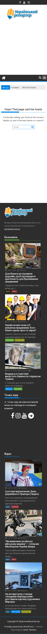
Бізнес (8, 291)
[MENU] (44, 78)
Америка (9, 389)
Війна (14, 291)
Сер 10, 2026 (12, 590)
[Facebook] (13, 417)
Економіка (9, 340)
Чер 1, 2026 (11, 270)
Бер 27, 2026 (12, 370)
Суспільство (19, 340)
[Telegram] (31, 417)
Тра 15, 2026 (12, 322)
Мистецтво (16, 612)
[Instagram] (18, 417)
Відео (8, 507)
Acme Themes (29, 629)
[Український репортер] (3, 77)
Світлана (22, 270)
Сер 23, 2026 (12, 488)
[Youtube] (25, 417)
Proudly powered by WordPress (19, 626)
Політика (15, 507)
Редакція (23, 488)
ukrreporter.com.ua (12, 229)
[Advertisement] (23, 46)
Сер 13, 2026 (12, 538)
